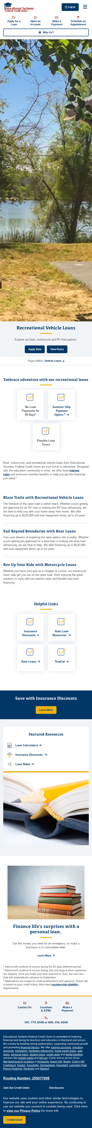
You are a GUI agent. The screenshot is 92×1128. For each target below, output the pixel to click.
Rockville (29, 1068)
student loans (37, 1054)
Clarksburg (9, 1065)
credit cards (53, 1054)
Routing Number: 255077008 (26, 1078)
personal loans (19, 1054)
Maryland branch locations (18, 1061)
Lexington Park (78, 1065)
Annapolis (43, 1061)
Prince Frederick (12, 1068)
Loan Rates (22, 764)
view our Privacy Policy (23, 1110)
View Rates (57, 349)
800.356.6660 (58, 1022)
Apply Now (34, 349)
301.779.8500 (34, 1022)
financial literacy (30, 1047)
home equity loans (65, 1050)
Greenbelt (62, 1065)
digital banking (74, 1054)
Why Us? (48, 32)
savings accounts (61, 1047)
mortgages (21, 1050)
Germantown (47, 1065)
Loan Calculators (26, 745)
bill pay (43, 1058)
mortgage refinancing (41, 1050)
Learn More (46, 709)
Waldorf (44, 1068)
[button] (54, 360)
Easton (21, 1065)
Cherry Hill (78, 1061)
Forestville (33, 1065)
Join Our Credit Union (16, 1087)
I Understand (14, 1119)
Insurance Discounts (29, 754)
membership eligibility (65, 984)
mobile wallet (26, 1058)
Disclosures (56, 1087)
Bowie (67, 1061)
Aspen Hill (56, 1061)
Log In (71, 7)
